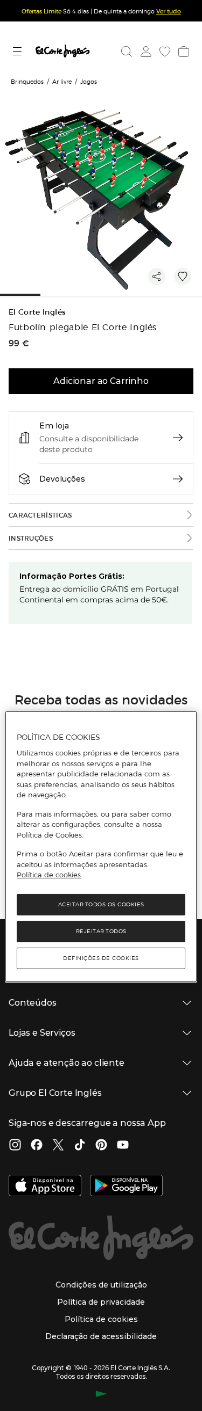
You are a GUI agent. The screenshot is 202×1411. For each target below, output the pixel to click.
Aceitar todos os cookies (101, 904)
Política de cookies (49, 874)
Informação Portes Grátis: (71, 576)
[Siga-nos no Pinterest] (101, 1145)
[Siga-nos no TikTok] (79, 1145)
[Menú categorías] (18, 51)
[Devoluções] (177, 478)
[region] (101, 847)
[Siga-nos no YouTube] (122, 1145)
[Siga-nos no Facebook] (36, 1145)
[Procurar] (126, 51)
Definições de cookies (101, 958)
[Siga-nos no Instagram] (15, 1145)
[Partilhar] (156, 276)
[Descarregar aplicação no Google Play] (126, 1186)
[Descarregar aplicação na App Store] (45, 1186)
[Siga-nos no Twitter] (58, 1145)
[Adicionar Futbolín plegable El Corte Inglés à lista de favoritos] (182, 276)
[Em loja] (177, 437)
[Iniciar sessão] (144, 51)
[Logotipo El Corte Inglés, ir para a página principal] (62, 51)
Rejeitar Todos (101, 931)
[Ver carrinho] (182, 51)
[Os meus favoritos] (163, 51)
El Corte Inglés (37, 312)
